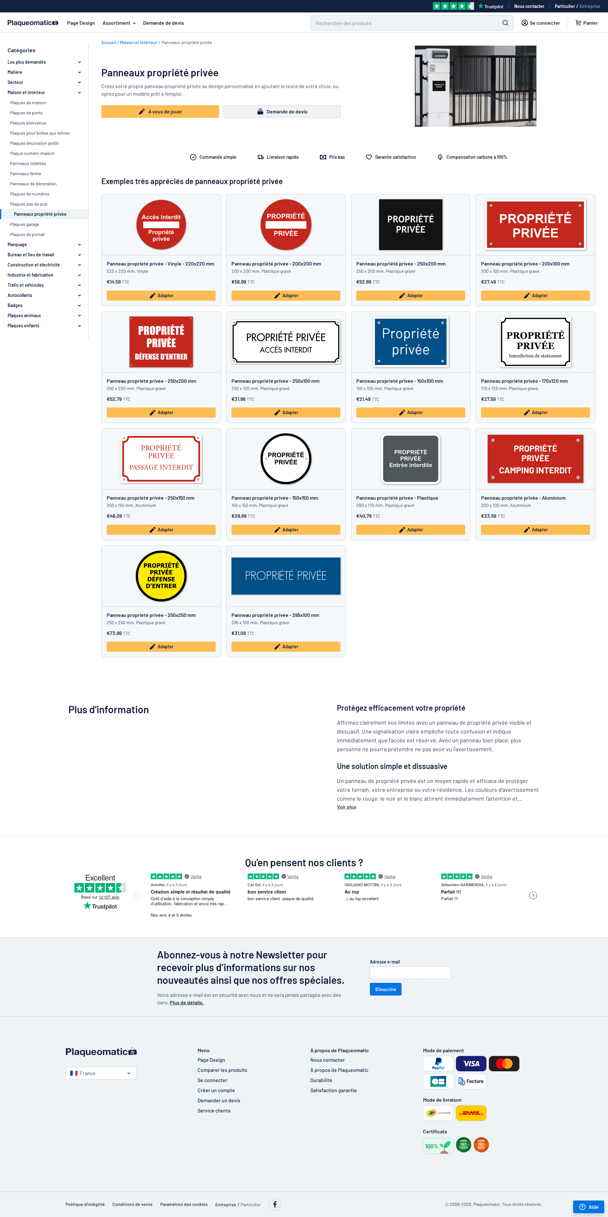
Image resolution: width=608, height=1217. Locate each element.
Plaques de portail (27, 234)
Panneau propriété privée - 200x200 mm (276, 263)
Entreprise (590, 6)
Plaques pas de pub (29, 204)
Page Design (81, 23)
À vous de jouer (165, 111)
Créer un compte (216, 1090)
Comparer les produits (222, 1070)
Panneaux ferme (25, 173)
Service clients (214, 1110)
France (88, 1073)
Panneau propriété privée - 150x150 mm (274, 498)
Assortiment (116, 23)
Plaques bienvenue (28, 122)
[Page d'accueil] (125, 1052)
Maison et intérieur (138, 42)
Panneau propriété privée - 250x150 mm (150, 498)
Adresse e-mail (385, 961)
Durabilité (321, 1080)
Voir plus (346, 807)
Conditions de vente (132, 1204)
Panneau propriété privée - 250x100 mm (275, 381)
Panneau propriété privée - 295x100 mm (275, 615)
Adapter (166, 295)
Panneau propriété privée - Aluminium (523, 498)
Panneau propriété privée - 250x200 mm (401, 263)
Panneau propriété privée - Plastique (397, 498)
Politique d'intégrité (85, 1204)
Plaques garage (24, 224)
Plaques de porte (26, 112)
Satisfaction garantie (333, 1090)
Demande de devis (163, 23)
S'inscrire (385, 989)
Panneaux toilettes (28, 163)
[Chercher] (505, 23)
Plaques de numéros (29, 193)
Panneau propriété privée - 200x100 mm (525, 263)
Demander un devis (219, 1100)
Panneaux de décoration (33, 183)
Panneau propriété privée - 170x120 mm (524, 381)
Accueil (108, 42)
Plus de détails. (187, 1002)
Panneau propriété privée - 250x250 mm (151, 615)
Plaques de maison (28, 102)
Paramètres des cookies (184, 1204)
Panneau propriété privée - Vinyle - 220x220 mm (160, 263)
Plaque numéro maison (32, 153)
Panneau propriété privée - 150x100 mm (399, 381)
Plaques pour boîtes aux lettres (40, 133)
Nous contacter (327, 1060)
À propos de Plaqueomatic (339, 1070)
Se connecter (212, 1080)
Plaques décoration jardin (34, 143)
